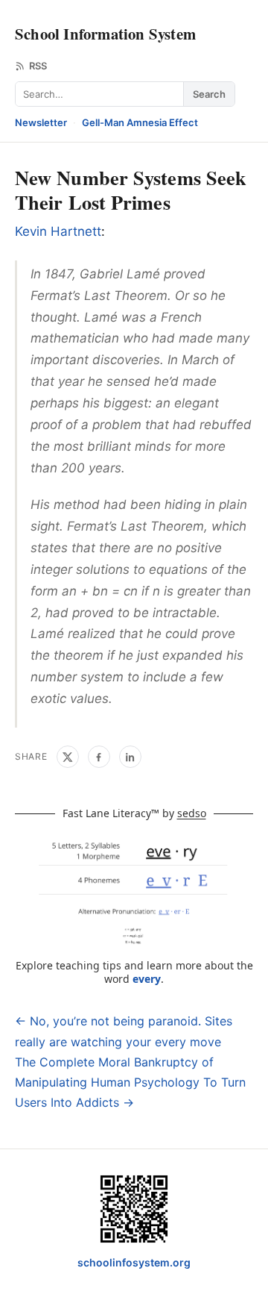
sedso (191, 813)
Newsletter (41, 122)
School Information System (105, 33)
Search (209, 94)
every (147, 979)
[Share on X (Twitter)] (68, 757)
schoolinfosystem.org (134, 1262)
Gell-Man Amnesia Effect (140, 122)
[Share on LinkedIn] (130, 757)
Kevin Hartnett (58, 231)
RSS (38, 66)
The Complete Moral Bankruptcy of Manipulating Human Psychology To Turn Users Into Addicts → (130, 1082)
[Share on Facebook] (99, 757)
